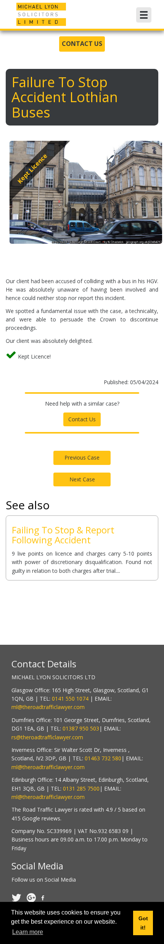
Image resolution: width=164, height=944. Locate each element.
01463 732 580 (103, 758)
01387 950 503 (81, 728)
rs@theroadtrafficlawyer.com (47, 737)
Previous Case (82, 457)
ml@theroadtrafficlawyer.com (48, 707)
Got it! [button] (143, 923)
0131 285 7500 (81, 788)
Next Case (82, 479)
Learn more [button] (27, 932)
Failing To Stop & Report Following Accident (63, 534)
